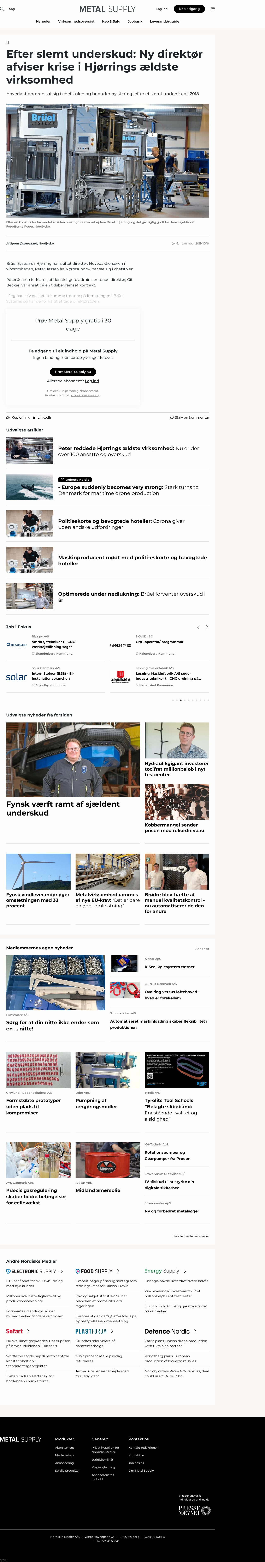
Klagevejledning (103, 1467)
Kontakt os (136, 1455)
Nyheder (43, 21)
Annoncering (64, 1463)
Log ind (92, 381)
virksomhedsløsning (85, 395)
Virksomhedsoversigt (76, 21)
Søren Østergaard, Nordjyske (32, 243)
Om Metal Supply (141, 1470)
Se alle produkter (67, 1470)
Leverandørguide (164, 21)
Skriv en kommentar (192, 417)
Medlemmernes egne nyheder (39, 947)
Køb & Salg (111, 21)
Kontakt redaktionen (143, 1447)
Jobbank (135, 21)
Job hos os (136, 1463)
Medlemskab (64, 1455)
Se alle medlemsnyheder (191, 1236)
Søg (12, 9)
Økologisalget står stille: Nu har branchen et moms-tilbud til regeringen (101, 1301)
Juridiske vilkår (102, 1459)
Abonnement (64, 1447)
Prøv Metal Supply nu (73, 372)
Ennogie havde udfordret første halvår (176, 1281)
